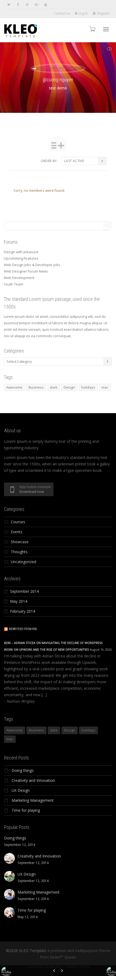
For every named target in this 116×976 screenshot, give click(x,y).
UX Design (21, 790)
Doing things (23, 770)
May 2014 (18, 601)
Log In (83, 13)
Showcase (20, 541)
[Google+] (36, 4)
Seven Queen (63, 957)
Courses (18, 521)
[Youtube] (45, 4)
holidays (88, 387)
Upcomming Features (21, 258)
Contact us (62, 13)
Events (16, 531)
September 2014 (24, 591)
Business (36, 387)
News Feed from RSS (23, 629)
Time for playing (26, 810)
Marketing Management (33, 800)
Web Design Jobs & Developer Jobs (32, 264)
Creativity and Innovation (33, 780)
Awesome (14, 387)
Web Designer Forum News (26, 271)
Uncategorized (23, 561)
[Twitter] (8, 4)
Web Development (19, 277)
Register (103, 13)
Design (69, 387)
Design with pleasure (21, 251)
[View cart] (92, 28)
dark (53, 387)
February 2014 (22, 611)
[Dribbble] (27, 4)
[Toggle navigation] (106, 29)
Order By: (49, 161)
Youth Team (13, 284)
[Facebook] (17, 4)
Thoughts (19, 551)
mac (104, 387)
